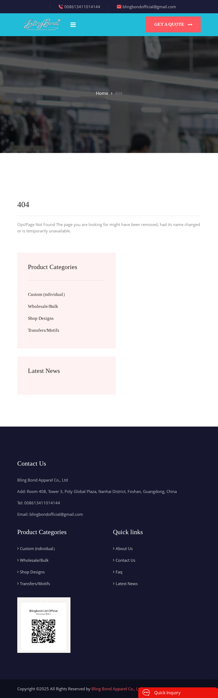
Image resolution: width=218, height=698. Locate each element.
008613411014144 (82, 6)
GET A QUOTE (169, 24)
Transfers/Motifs (43, 330)
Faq (119, 571)
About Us (124, 548)
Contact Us (125, 560)
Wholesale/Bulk (43, 306)
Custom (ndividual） (48, 294)
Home (102, 93)
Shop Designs (41, 318)
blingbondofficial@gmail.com (149, 6)
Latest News (127, 583)
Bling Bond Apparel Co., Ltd (116, 688)
